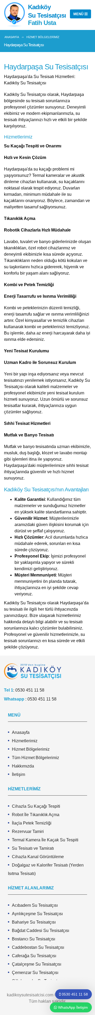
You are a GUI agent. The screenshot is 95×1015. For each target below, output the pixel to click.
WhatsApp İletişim (72, 1007)
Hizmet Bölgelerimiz (31, 749)
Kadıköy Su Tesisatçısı (47, 11)
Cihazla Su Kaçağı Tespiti (36, 806)
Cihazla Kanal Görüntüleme (38, 856)
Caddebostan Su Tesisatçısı (38, 947)
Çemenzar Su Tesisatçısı (35, 972)
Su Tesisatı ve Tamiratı (33, 848)
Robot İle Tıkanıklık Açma (35, 814)
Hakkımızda (23, 766)
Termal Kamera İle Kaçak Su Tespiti (45, 840)
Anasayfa (21, 732)
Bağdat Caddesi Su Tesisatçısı (40, 930)
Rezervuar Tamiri (28, 831)
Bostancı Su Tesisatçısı (33, 939)
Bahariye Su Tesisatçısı (34, 922)
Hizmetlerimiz (24, 741)
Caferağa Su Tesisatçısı (34, 956)
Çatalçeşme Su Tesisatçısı (36, 964)
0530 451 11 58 (29, 690)
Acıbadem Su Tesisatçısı (35, 905)
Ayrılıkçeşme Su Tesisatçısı (37, 913)
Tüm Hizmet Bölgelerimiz (35, 757)
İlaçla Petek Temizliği (31, 823)
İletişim (18, 774)
